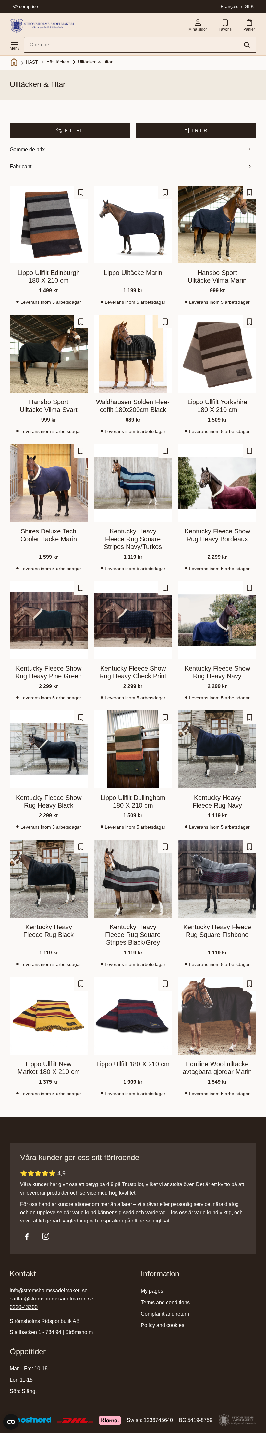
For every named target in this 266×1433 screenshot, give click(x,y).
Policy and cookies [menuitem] (162, 1325)
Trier (199, 130)
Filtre (74, 130)
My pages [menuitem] (152, 1291)
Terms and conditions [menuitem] (165, 1302)
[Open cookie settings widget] (11, 1422)
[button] (14, 43)
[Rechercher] (247, 44)
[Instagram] (46, 1236)
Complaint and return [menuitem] (165, 1314)
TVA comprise (24, 6)
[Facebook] (27, 1236)
